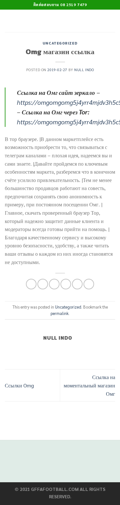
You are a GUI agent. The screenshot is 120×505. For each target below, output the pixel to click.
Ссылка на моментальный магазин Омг (89, 385)
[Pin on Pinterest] (77, 284)
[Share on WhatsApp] (31, 284)
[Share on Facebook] (42, 284)
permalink (59, 313)
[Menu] (111, 21)
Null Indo (84, 69)
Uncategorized (60, 43)
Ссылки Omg (19, 385)
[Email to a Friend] (65, 284)
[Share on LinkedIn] (89, 284)
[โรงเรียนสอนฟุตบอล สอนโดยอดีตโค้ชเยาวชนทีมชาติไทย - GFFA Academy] (58, 21)
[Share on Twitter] (54, 284)
